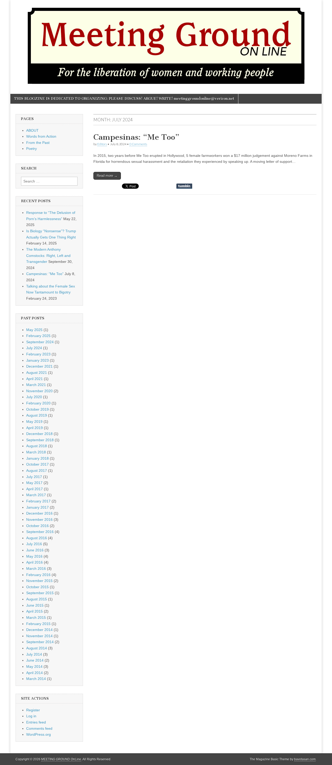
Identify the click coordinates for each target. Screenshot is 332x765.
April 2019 (34, 428)
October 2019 (37, 409)
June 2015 (35, 605)
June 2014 (35, 660)
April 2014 (34, 673)
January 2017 (37, 507)
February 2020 (38, 403)
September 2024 (40, 342)
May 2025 (34, 330)
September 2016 (40, 532)
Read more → (107, 176)
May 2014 (34, 666)
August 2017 (36, 470)
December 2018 (39, 434)
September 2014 (40, 642)
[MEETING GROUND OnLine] (166, 43)
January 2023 (37, 360)
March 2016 (36, 568)
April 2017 (34, 489)
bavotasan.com (305, 759)
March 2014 (36, 679)
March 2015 (36, 617)
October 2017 (37, 464)
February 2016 (38, 575)
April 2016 (34, 562)
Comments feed (39, 728)
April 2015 (34, 611)
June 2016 (35, 550)
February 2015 (38, 624)
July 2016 (34, 544)
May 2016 (34, 556)
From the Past (38, 143)
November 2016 (39, 519)
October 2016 (37, 526)
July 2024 (34, 348)
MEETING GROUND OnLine (61, 759)
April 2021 (34, 379)
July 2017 (34, 477)
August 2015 (36, 599)
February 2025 (38, 336)
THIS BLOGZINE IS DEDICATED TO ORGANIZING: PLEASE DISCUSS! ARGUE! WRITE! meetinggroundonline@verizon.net (124, 98)
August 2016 (36, 538)
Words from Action (41, 136)
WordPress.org (38, 734)
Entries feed (36, 722)
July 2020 (34, 397)
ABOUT (32, 130)
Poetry (31, 148)
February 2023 (38, 354)
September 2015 (40, 593)
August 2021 (36, 372)
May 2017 (34, 483)
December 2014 (39, 630)
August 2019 (36, 415)
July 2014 (34, 654)
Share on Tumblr (184, 186)
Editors (102, 144)
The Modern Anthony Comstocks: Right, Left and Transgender (48, 255)
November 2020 (39, 391)
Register (33, 710)
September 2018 (40, 440)
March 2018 (36, 452)
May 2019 (34, 421)
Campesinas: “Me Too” (136, 137)
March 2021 (36, 385)
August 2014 (36, 648)
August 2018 (36, 446)
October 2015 (37, 587)
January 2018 (37, 458)
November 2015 (39, 581)
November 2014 (39, 636)
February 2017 (38, 501)
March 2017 (36, 495)
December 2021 (39, 366)
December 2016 (39, 513)
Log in (31, 716)
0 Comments (138, 144)
